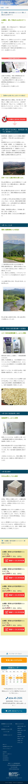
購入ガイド (5, 744)
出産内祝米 (19, 732)
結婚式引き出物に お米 (21, 726)
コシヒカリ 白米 (6, 726)
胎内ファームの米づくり (7, 753)
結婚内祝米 (19, 728)
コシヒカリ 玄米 (6, 731)
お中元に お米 (19, 742)
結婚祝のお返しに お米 (21, 730)
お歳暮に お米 (19, 740)
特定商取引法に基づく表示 (7, 746)
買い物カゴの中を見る (14, 660)
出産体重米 (19, 734)
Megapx (10, 782)
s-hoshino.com (20, 782)
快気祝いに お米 (20, 738)
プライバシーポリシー (7, 748)
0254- (15, 698)
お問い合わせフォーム (15, 711)
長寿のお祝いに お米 (21, 736)
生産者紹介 (5, 751)
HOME (2, 7)
